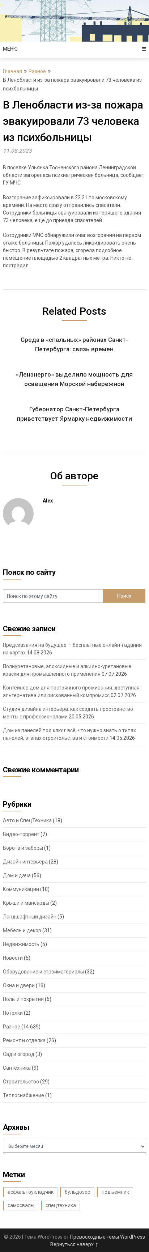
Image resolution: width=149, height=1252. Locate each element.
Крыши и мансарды (26, 903)
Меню (10, 49)
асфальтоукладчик (31, 1192)
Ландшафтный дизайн (29, 917)
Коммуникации (21, 889)
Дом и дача (17, 875)
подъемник (115, 1192)
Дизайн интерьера (25, 862)
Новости (13, 958)
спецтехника (61, 1205)
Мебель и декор (22, 930)
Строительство (21, 1082)
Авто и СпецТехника (27, 820)
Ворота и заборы (23, 848)
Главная (12, 71)
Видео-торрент (21, 834)
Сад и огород (18, 1054)
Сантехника (17, 1068)
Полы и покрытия (23, 999)
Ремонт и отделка (24, 1040)
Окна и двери (19, 985)
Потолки (13, 1013)
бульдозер (77, 1192)
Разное (37, 71)
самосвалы (21, 1205)
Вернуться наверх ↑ (74, 1244)
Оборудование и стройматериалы (43, 972)
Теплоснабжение (23, 1095)
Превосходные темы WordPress (107, 1237)
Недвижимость (21, 944)
